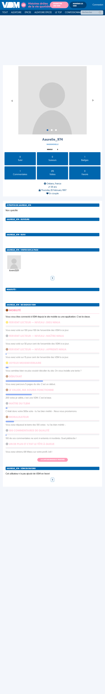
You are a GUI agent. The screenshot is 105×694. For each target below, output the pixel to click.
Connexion (98, 5)
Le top (58, 12)
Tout (5, 12)
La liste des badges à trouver (53, 460)
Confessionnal (73, 12)
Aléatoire (16, 12)
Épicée (28, 12)
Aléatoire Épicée (43, 12)
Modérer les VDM (78, 5)
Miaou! (49, 149)
